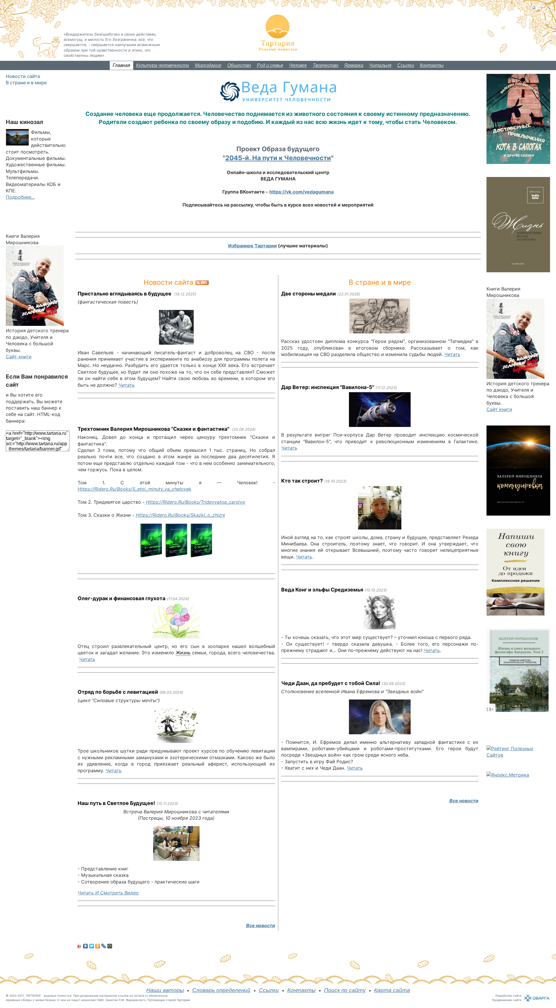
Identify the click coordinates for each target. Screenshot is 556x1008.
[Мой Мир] (110, 946)
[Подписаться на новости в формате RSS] (202, 282)
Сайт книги (19, 356)
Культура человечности (162, 65)
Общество (239, 65)
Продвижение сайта (506, 1000)
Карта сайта (392, 990)
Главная (121, 65)
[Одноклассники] (98, 946)
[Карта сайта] (541, 7)
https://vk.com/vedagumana (301, 192)
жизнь (183, 652)
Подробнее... (20, 197)
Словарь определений (221, 990)
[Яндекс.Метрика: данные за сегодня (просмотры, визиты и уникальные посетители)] (508, 775)
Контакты (432, 65)
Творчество (326, 65)
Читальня (380, 65)
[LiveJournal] (104, 946)
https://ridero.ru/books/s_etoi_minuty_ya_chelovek (134, 489)
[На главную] (533, 7)
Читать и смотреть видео (108, 893)
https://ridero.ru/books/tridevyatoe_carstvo (195, 502)
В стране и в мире (26, 82)
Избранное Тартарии (252, 246)
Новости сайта (23, 76)
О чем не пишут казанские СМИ (80, 1000)
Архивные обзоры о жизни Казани (30, 1000)
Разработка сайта (508, 995)
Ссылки (405, 65)
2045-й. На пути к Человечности (278, 158)
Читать (126, 385)
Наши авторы (165, 990)
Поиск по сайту (345, 990)
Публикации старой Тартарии (168, 1000)
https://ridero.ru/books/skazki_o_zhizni (180, 515)
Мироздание (208, 65)
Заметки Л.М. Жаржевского (125, 1000)
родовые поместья (58, 995)
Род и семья (270, 65)
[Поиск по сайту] (548, 7)
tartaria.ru (141, 995)
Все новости (260, 925)
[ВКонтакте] (86, 946)
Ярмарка (353, 65)
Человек (298, 65)
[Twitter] (92, 946)
